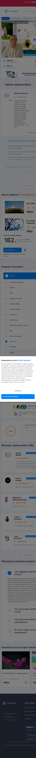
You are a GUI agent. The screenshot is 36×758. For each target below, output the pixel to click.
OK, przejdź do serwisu (10, 396)
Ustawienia (18, 391)
